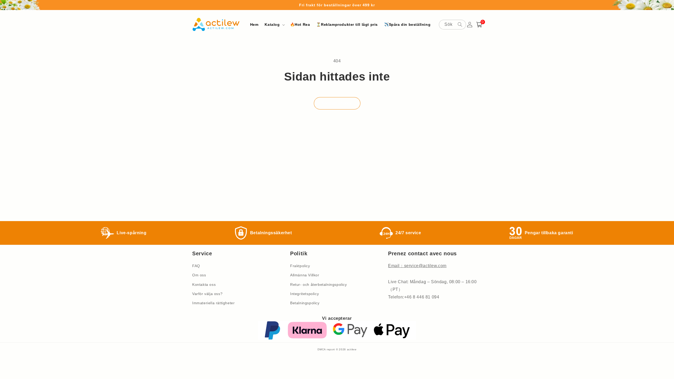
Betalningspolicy (305, 303)
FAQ (196, 266)
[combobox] (452, 24)
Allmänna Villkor (304, 275)
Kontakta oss (204, 284)
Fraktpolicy (300, 266)
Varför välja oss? (207, 294)
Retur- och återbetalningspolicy (318, 284)
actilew (351, 349)
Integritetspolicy (304, 294)
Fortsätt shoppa (337, 103)
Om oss (199, 275)
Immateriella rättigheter (213, 303)
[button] (274, 24)
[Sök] (460, 24)
